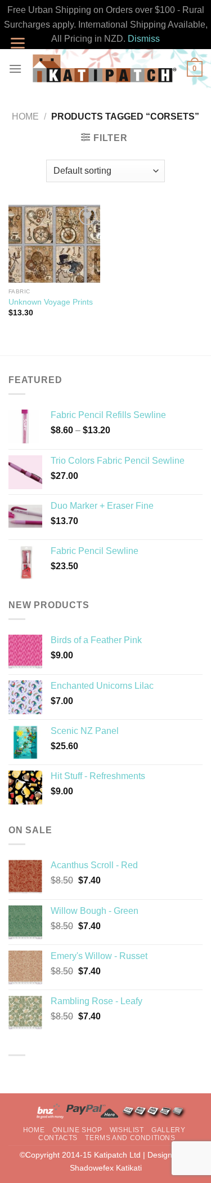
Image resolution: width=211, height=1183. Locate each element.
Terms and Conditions (130, 1138)
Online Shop (77, 1130)
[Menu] (15, 68)
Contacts (58, 1138)
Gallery (168, 1130)
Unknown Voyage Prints (50, 302)
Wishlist (127, 1130)
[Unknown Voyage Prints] (54, 244)
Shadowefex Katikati (106, 1167)
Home (25, 116)
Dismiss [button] (144, 38)
